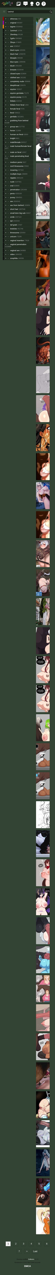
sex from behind (17, 205)
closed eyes (15, 73)
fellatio (13, 101)
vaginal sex (15, 250)
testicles (13, 229)
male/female (15, 142)
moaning (13, 170)
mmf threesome (16, 166)
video (12, 254)
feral (12, 113)
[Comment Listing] (25, 5)
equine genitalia (16, 93)
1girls (12, 38)
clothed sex (15, 77)
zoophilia (14, 258)
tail (11, 221)
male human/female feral (20, 146)
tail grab (13, 225)
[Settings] (38, 5)
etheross (13, 19)
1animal (13, 30)
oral (11, 186)
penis (12, 193)
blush (12, 66)
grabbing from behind (19, 120)
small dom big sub (17, 213)
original (13, 23)
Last (35, 1251)
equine (13, 89)
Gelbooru (31, 1259)
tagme (12, 26)
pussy (12, 197)
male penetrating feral (19, 156)
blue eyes (14, 62)
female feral (15, 109)
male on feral (15, 152)
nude (12, 182)
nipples (13, 178)
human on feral (16, 134)
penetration (15, 189)
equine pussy (15, 97)
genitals (13, 116)
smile (12, 217)
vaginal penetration (18, 244)
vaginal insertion (17, 240)
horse (12, 130)
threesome (14, 232)
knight (12, 138)
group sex (14, 126)
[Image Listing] (18, 5)
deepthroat (14, 85)
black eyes (14, 50)
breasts (13, 70)
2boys (12, 42)
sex (11, 201)
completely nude (17, 81)
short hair (14, 209)
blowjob (13, 58)
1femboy (13, 34)
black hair (14, 54)
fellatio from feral (17, 105)
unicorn (13, 236)
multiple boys (15, 174)
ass (11, 46)
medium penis (16, 162)
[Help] (44, 5)
